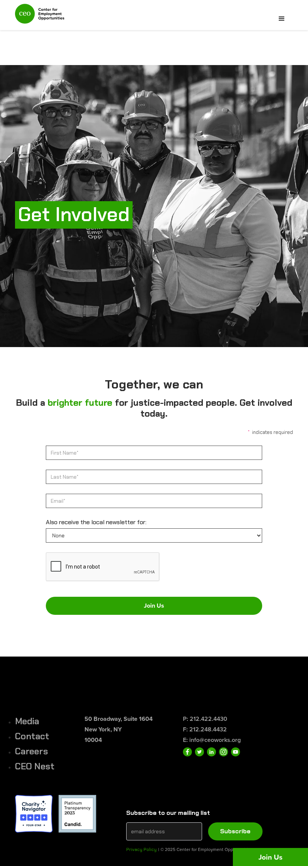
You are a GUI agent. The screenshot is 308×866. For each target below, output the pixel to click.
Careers (31, 751)
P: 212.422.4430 (205, 718)
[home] (39, 17)
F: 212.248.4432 (205, 729)
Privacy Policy (141, 849)
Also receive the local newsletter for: (96, 522)
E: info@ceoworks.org (212, 740)
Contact (32, 736)
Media (27, 721)
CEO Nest (34, 766)
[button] (281, 19)
